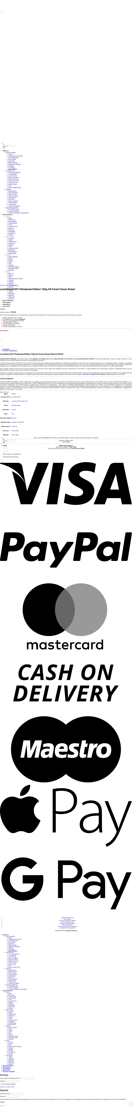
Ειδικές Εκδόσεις (8, 1065)
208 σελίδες (15, 430)
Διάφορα (8, 968)
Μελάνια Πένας (13, 960)
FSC (13, 413)
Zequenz (11, 299)
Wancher (11, 295)
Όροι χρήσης (67, 919)
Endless (10, 1008)
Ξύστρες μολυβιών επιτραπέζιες (17, 989)
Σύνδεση (13, 1084)
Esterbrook (11, 1007)
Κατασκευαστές (8, 990)
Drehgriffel (11, 1005)
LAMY (10, 1018)
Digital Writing (12, 945)
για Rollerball (12, 955)
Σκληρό (14, 409)
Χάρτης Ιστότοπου (67, 925)
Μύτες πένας (12, 964)
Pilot (9, 1033)
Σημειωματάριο (16, 405)
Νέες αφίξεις (7, 1067)
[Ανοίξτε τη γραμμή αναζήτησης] (3, 439)
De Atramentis (12, 1001)
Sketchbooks (12, 980)
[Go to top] (67, 932)
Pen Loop (11, 977)
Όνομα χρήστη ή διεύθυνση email (10, 1078)
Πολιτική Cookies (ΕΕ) (67, 922)
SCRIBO (10, 1049)
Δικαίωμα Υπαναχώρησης (67, 928)
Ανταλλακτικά (10, 952)
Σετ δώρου (11, 949)
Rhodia (8, 1040)
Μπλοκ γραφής (12, 979)
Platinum (10, 1039)
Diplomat (11, 1004)
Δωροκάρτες (12, 970)
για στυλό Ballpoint (13, 954)
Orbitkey (8, 1026)
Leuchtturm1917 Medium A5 (20, 401)
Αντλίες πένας (12, 962)
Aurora (8, 992)
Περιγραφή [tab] (6, 349)
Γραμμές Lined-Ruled (18, 422)
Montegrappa (12, 1023)
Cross (10, 999)
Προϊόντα (6, 935)
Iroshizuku (11, 1015)
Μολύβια (10, 948)
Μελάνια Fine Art (13, 961)
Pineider (10, 1035)
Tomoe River (9, 1055)
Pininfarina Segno (13, 1036)
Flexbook (11, 1011)
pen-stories (6, 1070)
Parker (10, 1029)
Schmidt (10, 1048)
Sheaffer (10, 1051)
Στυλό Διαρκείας (13, 940)
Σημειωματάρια (14, 285)
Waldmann (11, 294)
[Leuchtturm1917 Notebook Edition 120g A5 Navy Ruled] (6, 306)
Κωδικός (3, 1081)
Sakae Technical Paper (14, 1046)
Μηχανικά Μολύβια (14, 946)
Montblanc (11, 1021)
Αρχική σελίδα (4, 285)
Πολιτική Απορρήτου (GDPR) (67, 920)
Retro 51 (10, 1042)
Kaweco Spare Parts (14, 967)
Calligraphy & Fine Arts (15, 939)
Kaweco (10, 1017)
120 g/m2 (14, 426)
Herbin (10, 1012)
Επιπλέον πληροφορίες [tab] (10, 350)
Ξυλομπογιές (12, 982)
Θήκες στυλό (12, 973)
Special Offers (12, 951)
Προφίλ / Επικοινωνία (67, 917)
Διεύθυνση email (5, 1093)
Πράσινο (14, 418)
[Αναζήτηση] (4, 442)
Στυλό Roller (11, 942)
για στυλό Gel (12, 957)
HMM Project (12, 1014)
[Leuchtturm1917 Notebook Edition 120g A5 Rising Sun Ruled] (6, 299)
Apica (10, 993)
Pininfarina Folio (12, 1037)
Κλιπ (9, 965)
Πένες (10, 937)
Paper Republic (12, 1027)
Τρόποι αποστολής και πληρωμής (67, 926)
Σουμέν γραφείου (13, 987)
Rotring (10, 1043)
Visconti (11, 292)
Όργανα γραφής (10, 936)
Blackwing (11, 995)
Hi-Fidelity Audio (13, 986)
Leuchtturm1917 (16, 397)
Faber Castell (9, 1010)
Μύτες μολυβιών (13, 958)
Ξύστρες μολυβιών (13, 983)
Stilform (10, 287)
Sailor (10, 1045)
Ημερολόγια (11, 976)
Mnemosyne (11, 1024)
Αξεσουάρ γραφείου (11, 985)
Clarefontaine (12, 998)
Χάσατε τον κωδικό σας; (7, 1087)
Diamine (10, 1002)
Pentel (10, 1032)
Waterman (11, 297)
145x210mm (15, 435)
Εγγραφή (2, 1102)
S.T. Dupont (11, 1052)
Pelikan (10, 1030)
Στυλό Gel (11, 943)
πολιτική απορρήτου (120, 1099)
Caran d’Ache (12, 996)
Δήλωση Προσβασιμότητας (67, 923)
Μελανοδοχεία (12, 971)
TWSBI (10, 1057)
